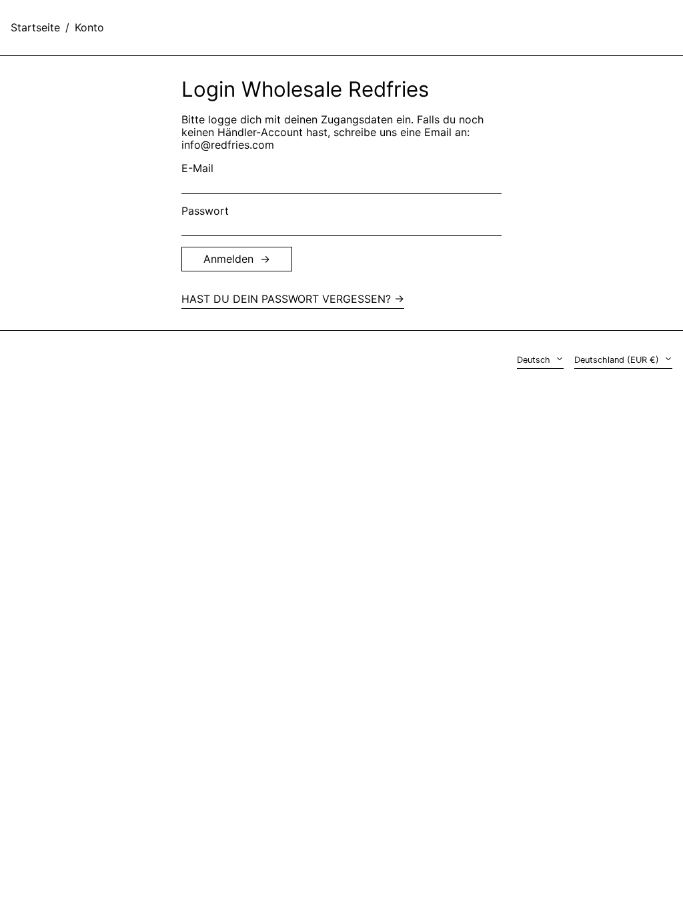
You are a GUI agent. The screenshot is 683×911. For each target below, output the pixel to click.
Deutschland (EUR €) (618, 360)
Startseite (35, 27)
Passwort (205, 211)
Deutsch (535, 360)
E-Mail (197, 168)
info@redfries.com (227, 144)
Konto (89, 27)
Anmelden (228, 258)
